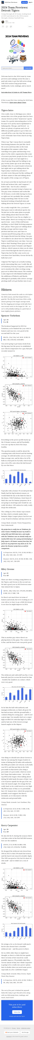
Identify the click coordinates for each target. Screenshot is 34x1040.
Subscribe (24, 2)
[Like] (3, 26)
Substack (8, 1036)
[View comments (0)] (7, 26)
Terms (18, 1028)
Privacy (14, 1028)
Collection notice (25, 1028)
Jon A (6, 21)
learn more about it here (18, 102)
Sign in (30, 2)
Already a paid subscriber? (17, 1016)
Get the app (25, 1032)
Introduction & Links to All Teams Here (16, 92)
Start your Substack (12, 1032)
